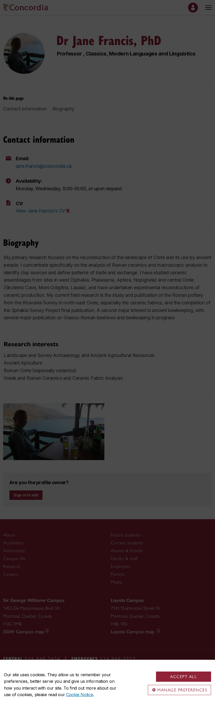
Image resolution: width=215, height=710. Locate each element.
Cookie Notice (79, 694)
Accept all (183, 676)
